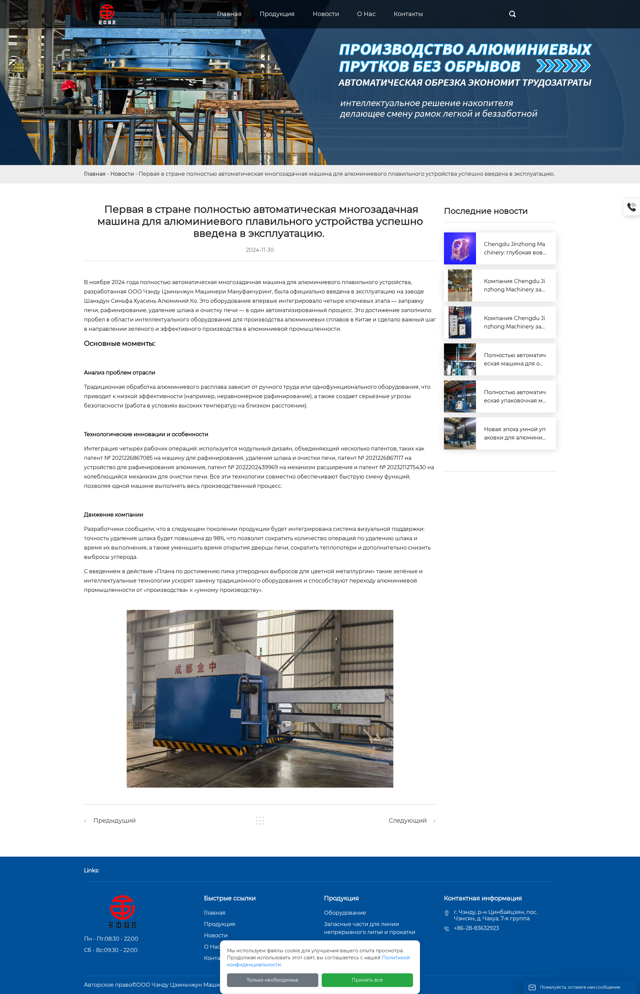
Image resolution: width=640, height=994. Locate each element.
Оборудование (345, 913)
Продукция (219, 924)
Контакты (217, 958)
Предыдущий (114, 820)
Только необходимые (273, 980)
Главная (95, 174)
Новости (122, 174)
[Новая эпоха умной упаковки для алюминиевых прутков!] (460, 433)
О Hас (212, 947)
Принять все (367, 980)
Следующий (408, 820)
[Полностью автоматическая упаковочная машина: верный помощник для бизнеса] (460, 396)
